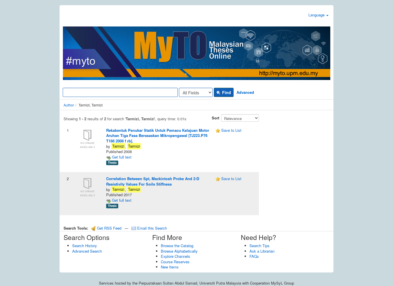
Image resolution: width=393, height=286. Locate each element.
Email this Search (151, 228)
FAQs (254, 256)
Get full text (121, 157)
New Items (170, 267)
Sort (215, 118)
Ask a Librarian (261, 251)
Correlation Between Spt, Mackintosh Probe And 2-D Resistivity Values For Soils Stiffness (152, 181)
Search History (84, 245)
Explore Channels (175, 256)
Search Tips (259, 245)
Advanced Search (87, 251)
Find (226, 92)
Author (69, 104)
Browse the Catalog (177, 245)
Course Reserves (175, 261)
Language (317, 15)
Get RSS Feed (108, 228)
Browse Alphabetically (179, 251)
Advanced (245, 92)
